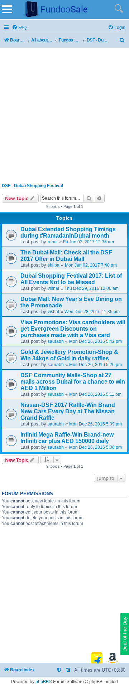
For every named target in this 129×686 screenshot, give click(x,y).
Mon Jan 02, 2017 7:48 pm (91, 265)
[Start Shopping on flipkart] (96, 657)
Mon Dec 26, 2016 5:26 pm (95, 364)
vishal (53, 288)
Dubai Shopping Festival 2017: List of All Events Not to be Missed (71, 279)
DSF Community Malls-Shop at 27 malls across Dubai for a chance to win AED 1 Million (72, 381)
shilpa (53, 265)
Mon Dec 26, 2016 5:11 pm (95, 394)
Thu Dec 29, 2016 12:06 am (91, 288)
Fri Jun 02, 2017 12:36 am (88, 241)
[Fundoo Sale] (53, 9)
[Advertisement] (64, 113)
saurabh (56, 341)
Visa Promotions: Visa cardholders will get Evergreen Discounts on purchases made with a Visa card (72, 328)
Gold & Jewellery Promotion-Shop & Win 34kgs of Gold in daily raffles (69, 355)
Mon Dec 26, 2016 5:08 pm (95, 447)
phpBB (42, 681)
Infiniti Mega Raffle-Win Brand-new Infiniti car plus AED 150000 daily (67, 438)
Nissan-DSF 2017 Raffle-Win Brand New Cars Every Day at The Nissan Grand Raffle (67, 411)
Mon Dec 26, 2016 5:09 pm (95, 424)
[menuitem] (19, 28)
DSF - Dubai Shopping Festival (32, 185)
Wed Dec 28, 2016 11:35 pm (92, 311)
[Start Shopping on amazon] (112, 657)
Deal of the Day (125, 634)
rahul (53, 241)
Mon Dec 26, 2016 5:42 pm (95, 341)
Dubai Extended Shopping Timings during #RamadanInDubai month (68, 232)
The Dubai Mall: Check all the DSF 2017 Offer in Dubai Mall (66, 255)
